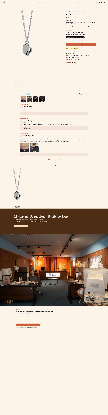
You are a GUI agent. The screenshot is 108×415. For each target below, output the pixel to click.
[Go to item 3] (35, 99)
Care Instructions (17, 77)
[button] (34, 2)
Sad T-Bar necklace (78, 26)
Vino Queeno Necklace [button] (28, 113)
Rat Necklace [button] (26, 155)
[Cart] (104, 2)
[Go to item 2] (29, 99)
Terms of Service (18, 328)
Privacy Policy (34, 327)
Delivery (15, 80)
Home (67, 11)
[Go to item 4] (42, 99)
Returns (15, 84)
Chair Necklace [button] (27, 128)
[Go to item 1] (23, 99)
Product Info (16, 69)
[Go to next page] (61, 159)
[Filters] (80, 94)
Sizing (15, 73)
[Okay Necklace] (17, 186)
